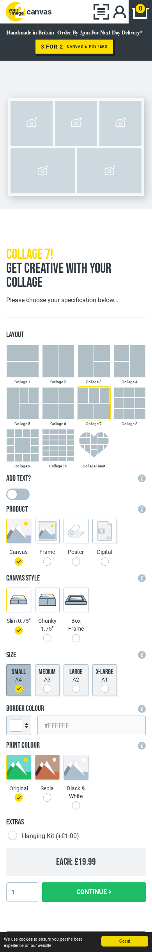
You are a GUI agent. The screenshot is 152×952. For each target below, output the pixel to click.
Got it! (124, 941)
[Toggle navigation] (101, 12)
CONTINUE (92, 892)
